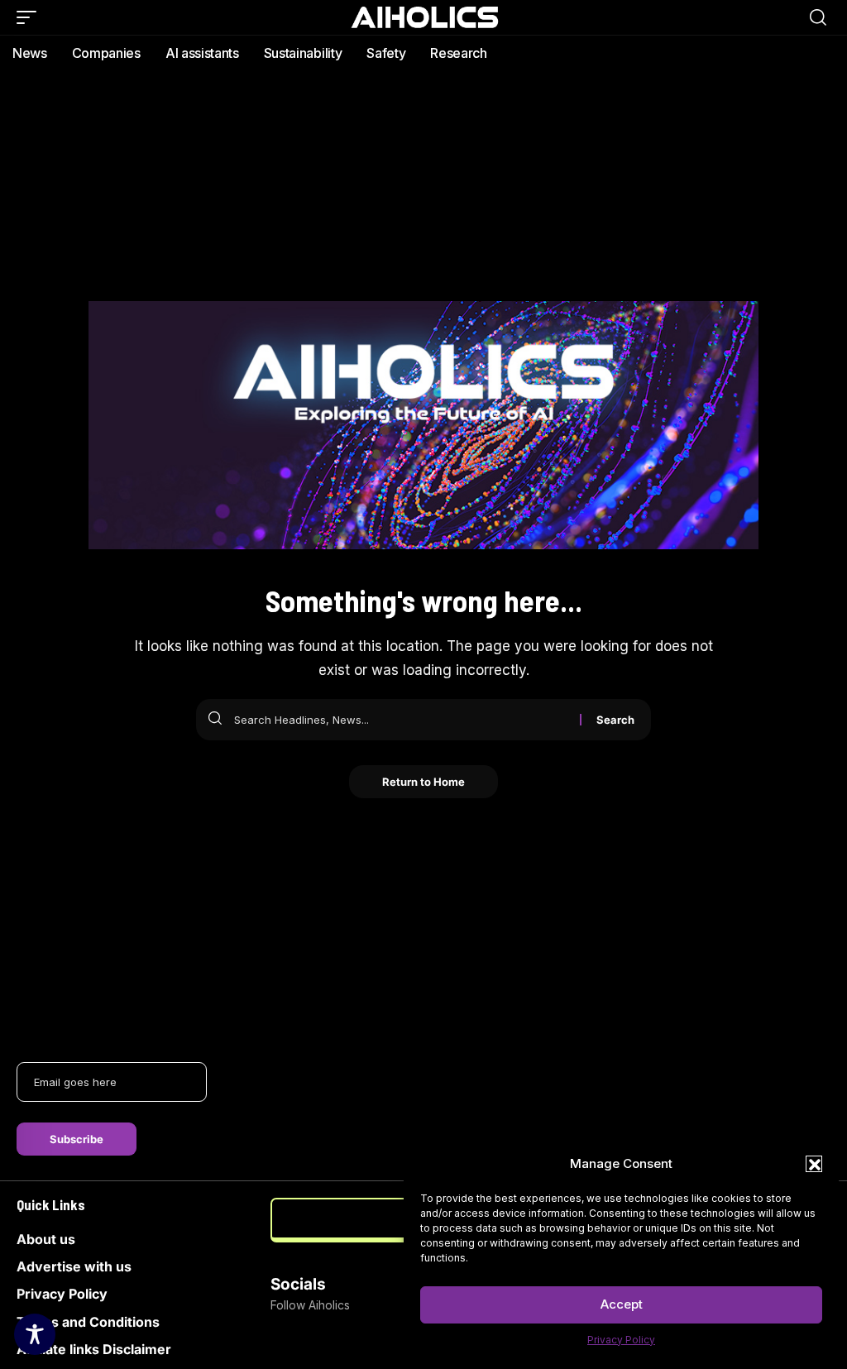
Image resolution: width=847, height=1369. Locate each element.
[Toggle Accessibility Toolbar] (34, 1334)
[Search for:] (401, 719)
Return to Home (423, 781)
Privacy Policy (621, 1339)
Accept (622, 1304)
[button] (814, 1164)
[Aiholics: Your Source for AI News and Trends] (423, 17)
